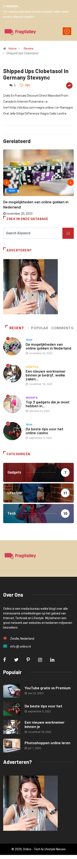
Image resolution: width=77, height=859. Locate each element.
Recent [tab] (16, 328)
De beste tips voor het (43, 706)
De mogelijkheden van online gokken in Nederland (48, 346)
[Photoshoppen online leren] (11, 746)
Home (13, 48)
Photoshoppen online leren (47, 742)
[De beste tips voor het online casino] (11, 709)
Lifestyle (32, 367)
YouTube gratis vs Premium (48, 687)
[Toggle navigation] (67, 31)
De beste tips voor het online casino (44, 431)
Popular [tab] (39, 328)
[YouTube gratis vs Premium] (11, 691)
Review (29, 48)
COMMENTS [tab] (62, 328)
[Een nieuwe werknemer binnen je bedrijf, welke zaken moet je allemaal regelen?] (11, 727)
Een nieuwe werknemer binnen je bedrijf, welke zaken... (46, 375)
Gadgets (31, 397)
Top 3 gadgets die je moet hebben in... (48, 404)
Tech (12, 190)
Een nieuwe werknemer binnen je (45, 724)
